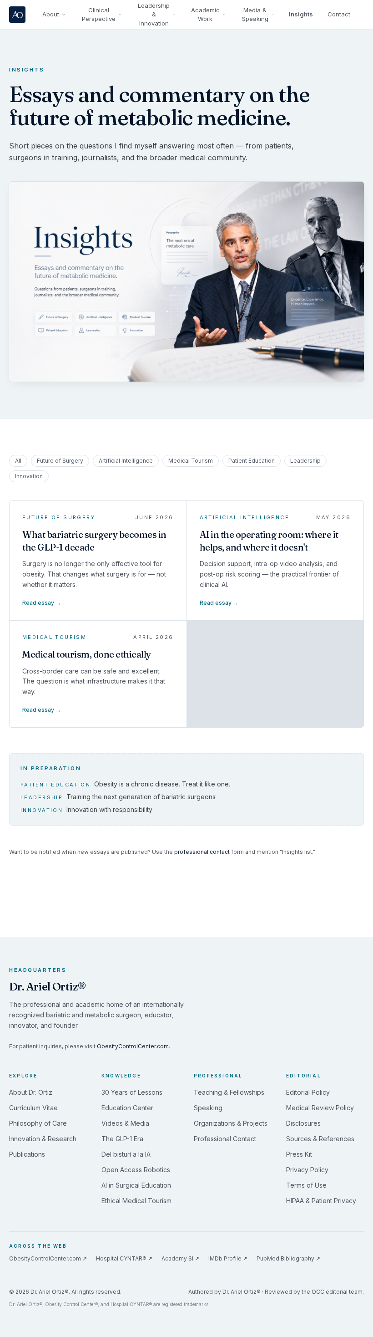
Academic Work (205, 14)
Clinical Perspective (99, 14)
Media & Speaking (255, 14)
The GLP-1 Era (122, 1139)
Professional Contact (225, 1139)
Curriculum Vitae (33, 1108)
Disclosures (303, 1123)
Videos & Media (125, 1123)
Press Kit (299, 1154)
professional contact (202, 851)
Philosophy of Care (38, 1123)
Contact (339, 14)
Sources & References (320, 1139)
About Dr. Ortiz (30, 1092)
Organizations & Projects (230, 1123)
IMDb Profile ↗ (227, 1258)
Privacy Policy (307, 1170)
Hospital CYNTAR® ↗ (124, 1258)
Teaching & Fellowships (229, 1092)
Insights (301, 14)
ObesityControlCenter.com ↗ (48, 1258)
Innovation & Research (42, 1139)
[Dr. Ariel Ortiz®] (19, 14)
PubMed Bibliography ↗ (288, 1258)
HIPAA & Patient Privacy (321, 1200)
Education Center (127, 1108)
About (50, 14)
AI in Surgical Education (136, 1185)
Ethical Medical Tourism (136, 1200)
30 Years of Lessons (131, 1092)
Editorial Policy (308, 1092)
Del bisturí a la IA (126, 1154)
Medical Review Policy (320, 1108)
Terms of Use (306, 1185)
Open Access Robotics (135, 1170)
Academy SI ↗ (180, 1258)
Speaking (208, 1108)
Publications (27, 1154)
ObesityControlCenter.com (133, 1046)
